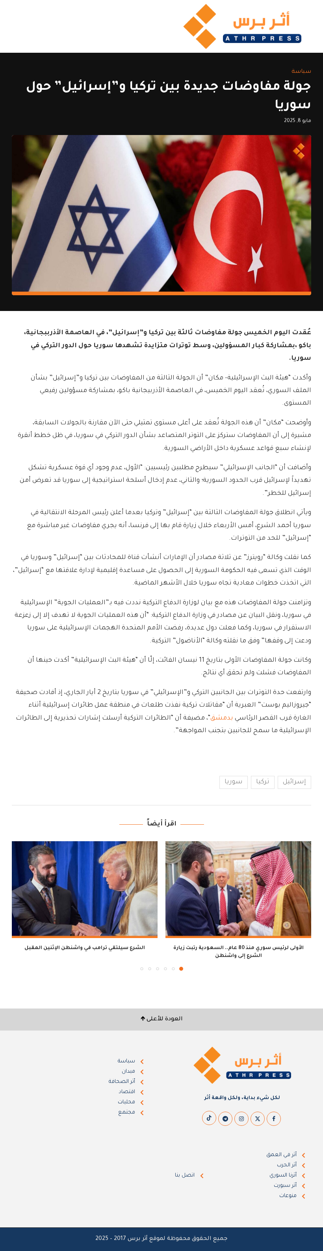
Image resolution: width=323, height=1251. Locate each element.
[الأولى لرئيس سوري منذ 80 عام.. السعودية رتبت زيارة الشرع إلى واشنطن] (238, 889)
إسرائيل (294, 782)
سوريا (234, 782)
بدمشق (221, 718)
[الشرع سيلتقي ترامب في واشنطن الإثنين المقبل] (85, 889)
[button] (22, 905)
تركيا (262, 782)
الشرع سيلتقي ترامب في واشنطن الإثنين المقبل (84, 948)
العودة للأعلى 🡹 (162, 1019)
